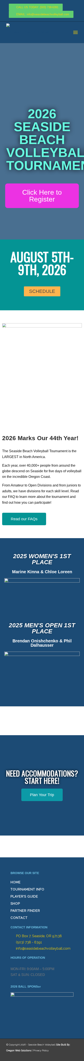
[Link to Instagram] (65, 1055)
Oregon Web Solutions (18, 1050)
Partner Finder (25, 911)
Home (16, 882)
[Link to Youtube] (73, 1055)
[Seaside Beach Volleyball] (34, 32)
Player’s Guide (24, 896)
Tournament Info (27, 889)
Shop (15, 904)
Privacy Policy (41, 1050)
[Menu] (75, 32)
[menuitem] (75, 32)
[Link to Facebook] (56, 1055)
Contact (19, 918)
